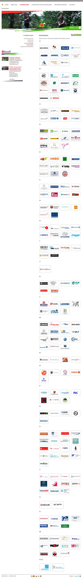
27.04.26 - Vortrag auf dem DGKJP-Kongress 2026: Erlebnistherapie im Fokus (15, 68)
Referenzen (30, 45)
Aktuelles (30, 40)
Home (6, 4)
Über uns (14, 4)
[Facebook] (70, 576)
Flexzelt (72, 4)
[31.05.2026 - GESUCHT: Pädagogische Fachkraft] (5, 60)
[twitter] (78, 576)
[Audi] (76, 55)
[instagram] (80, 576)
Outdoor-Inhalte (28, 38)
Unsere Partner (28, 43)
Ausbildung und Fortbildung (42, 4)
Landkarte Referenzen (26, 46)
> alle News (11, 79)
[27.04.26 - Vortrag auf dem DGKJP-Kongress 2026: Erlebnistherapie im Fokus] (5, 69)
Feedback (30, 41)
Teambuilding (24, 4)
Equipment (5, 8)
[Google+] (72, 576)
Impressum (5, 576)
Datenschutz (12, 576)
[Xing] (74, 576)
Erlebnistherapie (60, 4)
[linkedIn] (76, 576)
